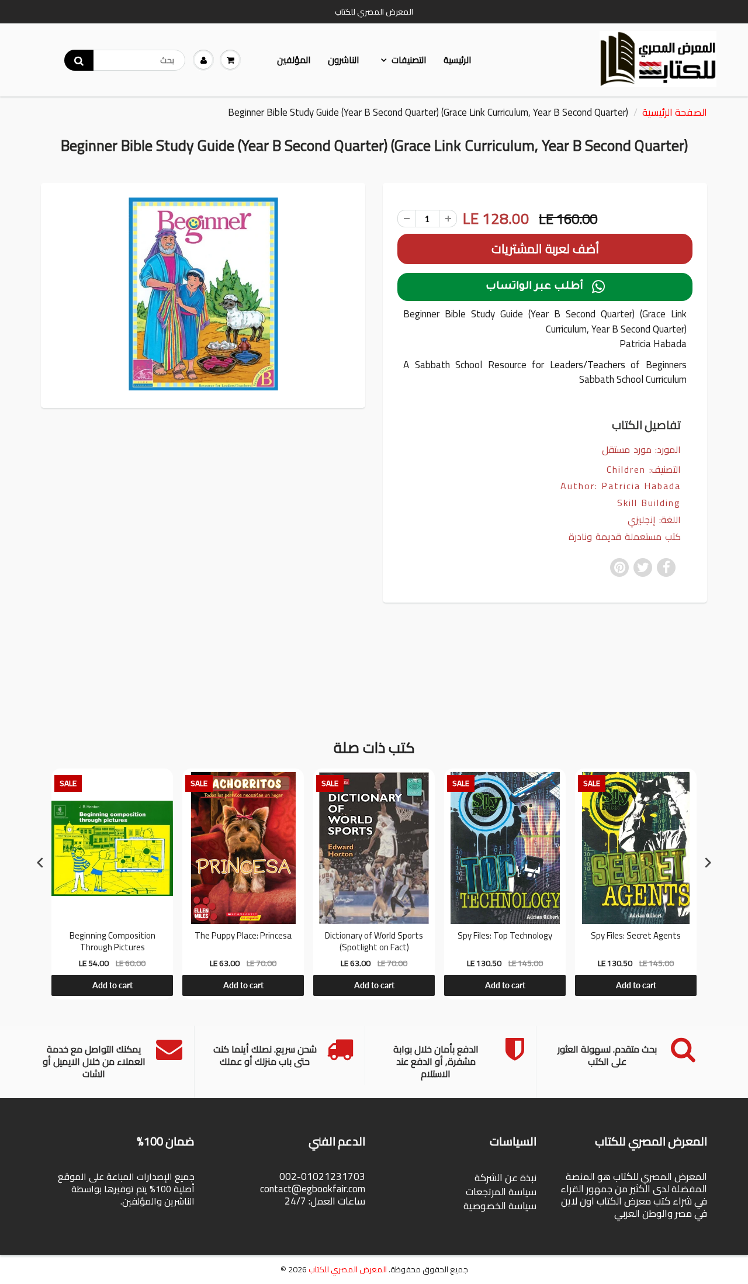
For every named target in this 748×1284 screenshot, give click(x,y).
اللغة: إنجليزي (654, 519)
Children (626, 469)
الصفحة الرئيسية (674, 112)
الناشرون (343, 59)
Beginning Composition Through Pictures (112, 941)
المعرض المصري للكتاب (348, 1269)
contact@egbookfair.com (312, 1188)
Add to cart (112, 985)
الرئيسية (457, 59)
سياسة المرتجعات (501, 1191)
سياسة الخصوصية (499, 1205)
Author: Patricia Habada (620, 485)
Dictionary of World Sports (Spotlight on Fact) (374, 941)
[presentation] (40, 862)
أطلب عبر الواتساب (545, 287)
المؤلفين (293, 59)
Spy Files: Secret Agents (636, 937)
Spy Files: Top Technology (505, 937)
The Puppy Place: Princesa (243, 937)
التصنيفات (409, 59)
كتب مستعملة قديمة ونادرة (625, 536)
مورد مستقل (627, 449)
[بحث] (79, 60)
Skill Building (649, 502)
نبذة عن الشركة (505, 1177)
